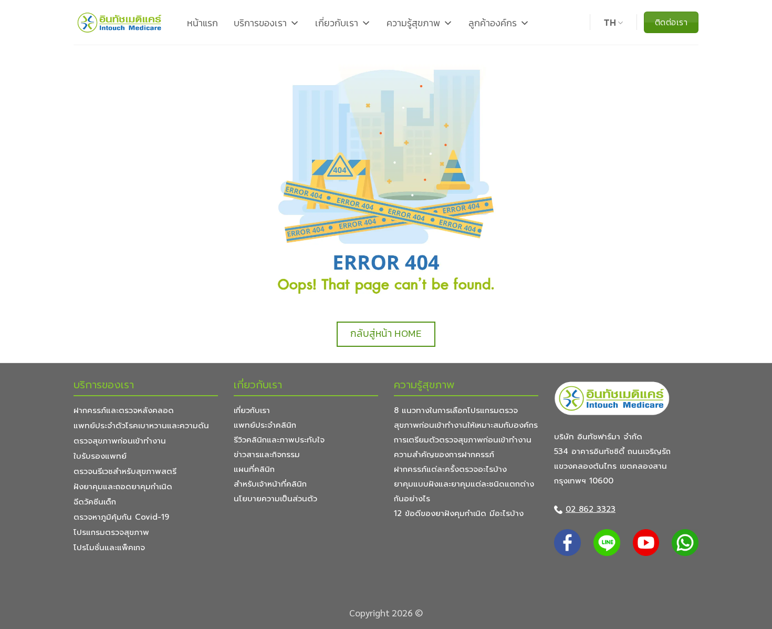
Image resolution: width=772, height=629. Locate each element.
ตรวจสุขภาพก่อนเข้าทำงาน (120, 441)
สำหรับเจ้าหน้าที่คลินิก (270, 484)
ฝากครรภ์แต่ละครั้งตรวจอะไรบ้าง (450, 469)
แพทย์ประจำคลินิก (265, 425)
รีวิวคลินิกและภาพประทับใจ (279, 440)
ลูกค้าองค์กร (492, 23)
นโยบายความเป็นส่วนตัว (275, 498)
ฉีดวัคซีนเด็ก (95, 502)
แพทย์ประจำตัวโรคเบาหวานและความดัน (141, 425)
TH (610, 23)
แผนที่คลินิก (254, 469)
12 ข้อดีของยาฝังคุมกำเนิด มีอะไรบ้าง (459, 513)
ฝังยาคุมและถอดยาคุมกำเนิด (123, 486)
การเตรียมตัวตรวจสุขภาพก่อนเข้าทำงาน (462, 440)
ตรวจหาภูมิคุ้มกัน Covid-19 (121, 517)
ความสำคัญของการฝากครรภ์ (444, 454)
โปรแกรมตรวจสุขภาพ (111, 532)
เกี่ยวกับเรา (336, 23)
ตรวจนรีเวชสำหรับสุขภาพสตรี (125, 471)
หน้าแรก (202, 23)
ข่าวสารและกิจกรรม (267, 454)
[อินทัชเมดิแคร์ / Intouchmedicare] (120, 22)
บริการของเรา (260, 23)
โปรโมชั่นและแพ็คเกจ (109, 547)
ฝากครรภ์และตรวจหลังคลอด (124, 410)
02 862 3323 (590, 509)
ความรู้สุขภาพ (413, 23)
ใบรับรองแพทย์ (100, 456)
